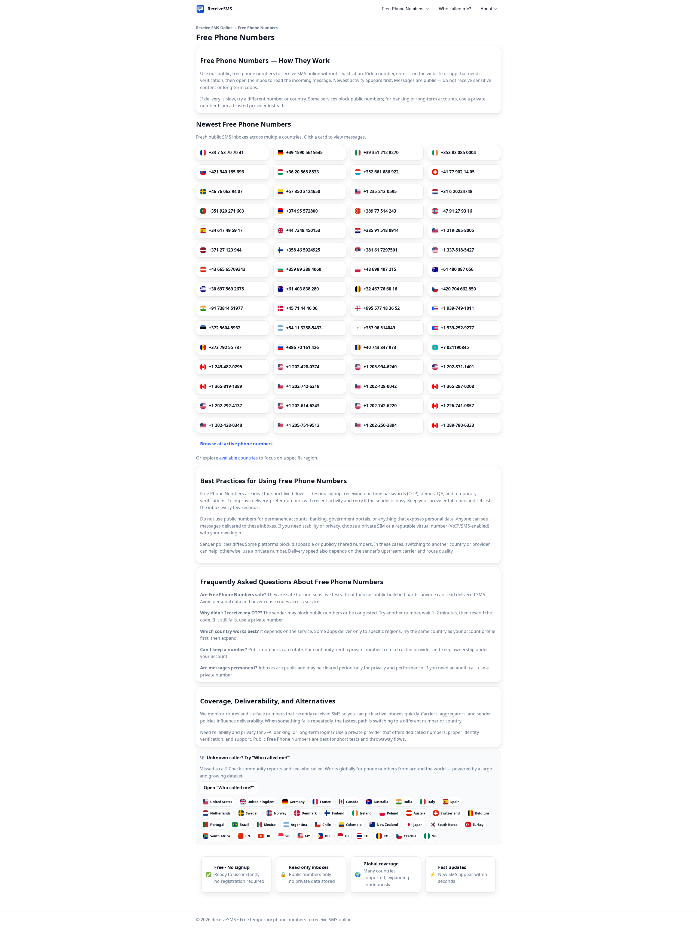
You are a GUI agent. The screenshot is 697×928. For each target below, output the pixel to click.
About (486, 9)
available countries (238, 458)
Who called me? (455, 9)
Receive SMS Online (214, 27)
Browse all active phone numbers (236, 444)
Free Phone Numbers (402, 9)
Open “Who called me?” (229, 788)
